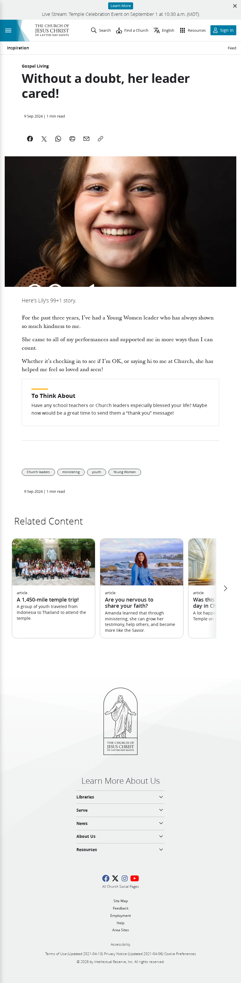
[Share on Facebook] (30, 139)
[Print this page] (72, 139)
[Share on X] (44, 139)
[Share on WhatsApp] (58, 139)
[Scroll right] (225, 588)
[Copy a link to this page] (100, 139)
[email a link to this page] (86, 139)
